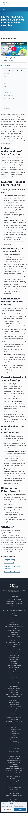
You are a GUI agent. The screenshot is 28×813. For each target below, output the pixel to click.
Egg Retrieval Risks (14, 758)
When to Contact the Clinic (14, 773)
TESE (5, 80)
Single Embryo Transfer (14, 762)
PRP (14, 735)
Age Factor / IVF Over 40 (14, 644)
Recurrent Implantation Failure (14, 694)
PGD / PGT (14, 727)
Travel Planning (14, 719)
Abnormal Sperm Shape (10, 99)
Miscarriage (14, 764)
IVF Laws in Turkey (14, 785)
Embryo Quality (14, 684)
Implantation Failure (14, 690)
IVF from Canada (14, 713)
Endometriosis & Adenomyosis (14, 649)
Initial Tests (14, 622)
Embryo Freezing (9, 560)
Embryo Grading (14, 686)
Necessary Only (7, 809)
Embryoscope (14, 740)
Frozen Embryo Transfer (14, 636)
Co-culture (14, 746)
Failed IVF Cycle (14, 692)
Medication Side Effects (14, 756)
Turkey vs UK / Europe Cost (14, 715)
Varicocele (6, 105)
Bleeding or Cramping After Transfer (14, 768)
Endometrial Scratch (14, 733)
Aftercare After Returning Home (14, 721)
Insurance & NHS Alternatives (14, 717)
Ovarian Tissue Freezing (12, 572)
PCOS (14, 647)
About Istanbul (14, 789)
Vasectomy (7, 108)
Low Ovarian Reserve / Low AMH (14, 642)
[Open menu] (24, 9)
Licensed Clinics (14, 783)
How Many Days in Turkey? (14, 706)
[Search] (4, 9)
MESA (5, 77)
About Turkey (14, 791)
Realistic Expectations (14, 696)
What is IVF (14, 616)
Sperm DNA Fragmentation (14, 665)
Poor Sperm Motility (9, 95)
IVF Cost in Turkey (14, 702)
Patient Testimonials (14, 793)
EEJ (4, 89)
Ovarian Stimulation (14, 624)
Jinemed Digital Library (14, 801)
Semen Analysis (8, 102)
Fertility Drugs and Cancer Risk (14, 771)
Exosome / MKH (14, 737)
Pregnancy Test (14, 634)
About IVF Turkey (16, 599)
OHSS (14, 754)
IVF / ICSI (20, 601)
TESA (5, 83)
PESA (5, 86)
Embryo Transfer (14, 632)
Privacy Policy (14, 605)
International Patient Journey (14, 795)
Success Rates (10, 603)
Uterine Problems (14, 653)
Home (8, 599)
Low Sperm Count (8, 92)
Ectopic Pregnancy (14, 766)
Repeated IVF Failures (14, 657)
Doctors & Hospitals (11, 601)
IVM (14, 744)
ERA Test (14, 731)
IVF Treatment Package (14, 704)
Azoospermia (6, 65)
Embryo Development (14, 630)
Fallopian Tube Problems (14, 651)
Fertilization (14, 628)
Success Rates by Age (14, 682)
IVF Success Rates (14, 680)
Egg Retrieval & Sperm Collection (14, 626)
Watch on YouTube (7, 60)
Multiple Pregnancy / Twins (14, 760)
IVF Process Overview (14, 620)
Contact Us (19, 603)
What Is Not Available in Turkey (14, 787)
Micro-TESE (6, 73)
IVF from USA (14, 711)
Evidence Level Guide (14, 748)
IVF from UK (14, 709)
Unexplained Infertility (14, 655)
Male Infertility (14, 659)
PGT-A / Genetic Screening (14, 729)
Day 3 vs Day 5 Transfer (14, 688)
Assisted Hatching (14, 742)
